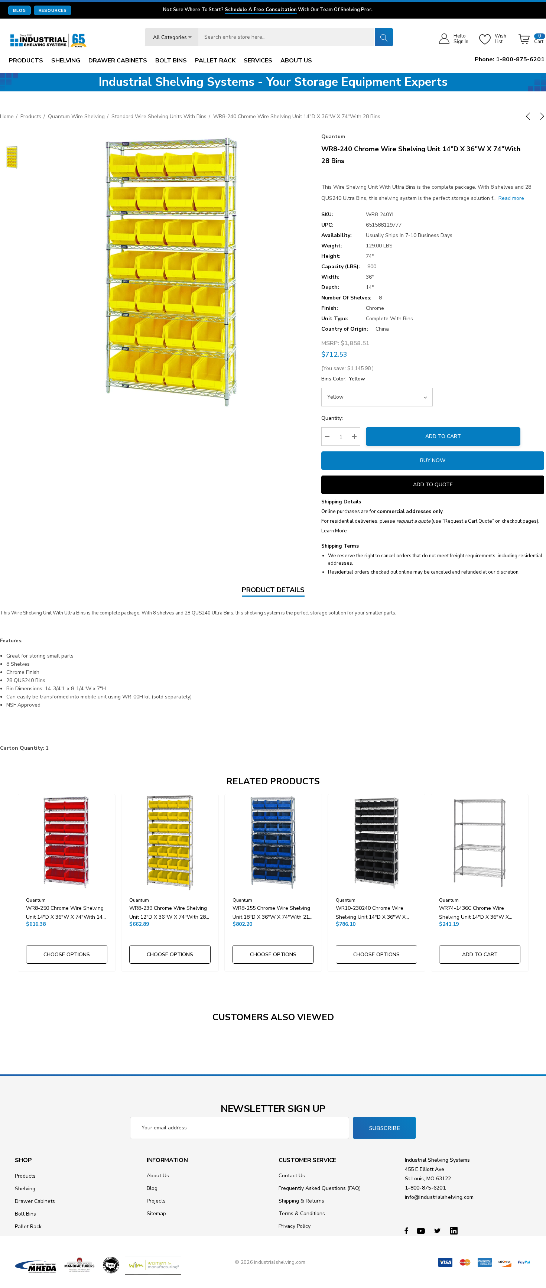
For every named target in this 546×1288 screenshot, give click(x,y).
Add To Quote (433, 484)
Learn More (334, 531)
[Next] (541, 116)
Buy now (432, 460)
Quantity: (332, 418)
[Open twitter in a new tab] (438, 1230)
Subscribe (384, 1128)
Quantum (333, 136)
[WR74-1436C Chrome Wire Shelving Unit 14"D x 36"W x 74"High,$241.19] (479, 842)
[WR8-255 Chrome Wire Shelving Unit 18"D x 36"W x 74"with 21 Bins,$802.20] (273, 842)
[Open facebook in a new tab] (406, 1230)
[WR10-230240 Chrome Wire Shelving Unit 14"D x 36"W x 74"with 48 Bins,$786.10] (376, 842)
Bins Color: (343, 378)
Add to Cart (443, 436)
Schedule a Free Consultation (261, 10)
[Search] (383, 37)
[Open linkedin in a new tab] (455, 1230)
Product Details (273, 589)
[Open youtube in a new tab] (422, 1230)
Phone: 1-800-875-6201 (510, 59)
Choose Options (66, 954)
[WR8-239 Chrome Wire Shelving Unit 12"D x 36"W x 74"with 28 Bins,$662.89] (169, 842)
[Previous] (529, 116)
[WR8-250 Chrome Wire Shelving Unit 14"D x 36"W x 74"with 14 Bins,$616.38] (66, 842)
